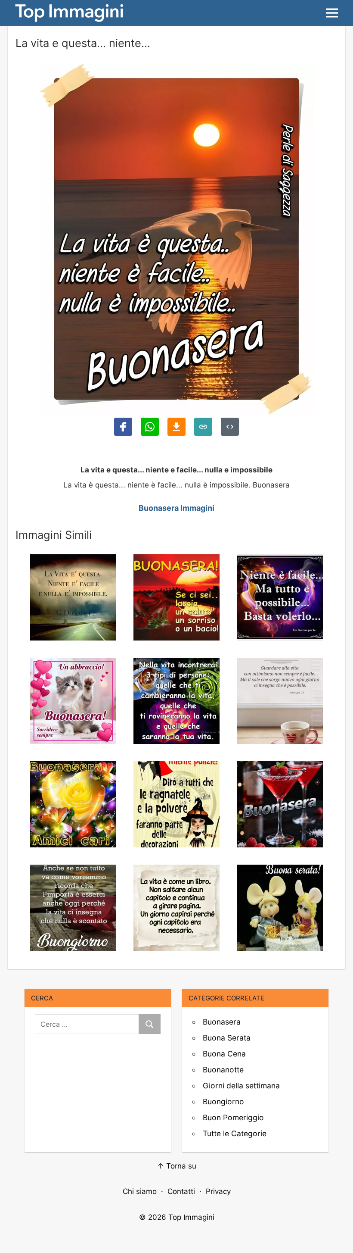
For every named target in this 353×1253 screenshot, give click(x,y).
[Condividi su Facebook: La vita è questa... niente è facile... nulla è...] (123, 427)
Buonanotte (223, 1069)
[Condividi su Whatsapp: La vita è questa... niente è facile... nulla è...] (150, 427)
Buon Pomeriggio (233, 1117)
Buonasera (222, 1021)
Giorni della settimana (241, 1085)
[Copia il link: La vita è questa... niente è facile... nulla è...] (203, 427)
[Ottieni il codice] (230, 427)
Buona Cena (224, 1053)
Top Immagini (191, 1217)
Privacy (218, 1191)
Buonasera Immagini (176, 507)
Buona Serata (227, 1037)
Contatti (181, 1191)
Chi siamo (140, 1191)
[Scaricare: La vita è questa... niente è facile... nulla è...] (176, 427)
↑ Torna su (176, 1166)
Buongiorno (223, 1101)
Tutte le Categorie (234, 1133)
